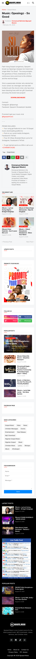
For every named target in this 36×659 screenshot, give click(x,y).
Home (4, 9)
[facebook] (16, 640)
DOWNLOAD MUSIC (18, 97)
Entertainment (9, 432)
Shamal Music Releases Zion (23, 608)
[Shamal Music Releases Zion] (8, 611)
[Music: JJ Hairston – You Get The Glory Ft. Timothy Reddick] (10, 383)
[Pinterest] (18, 157)
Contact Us (25, 649)
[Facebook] (4, 157)
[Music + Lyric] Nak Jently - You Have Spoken (23, 392)
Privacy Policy (13, 652)
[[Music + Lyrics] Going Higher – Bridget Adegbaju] (8, 510)
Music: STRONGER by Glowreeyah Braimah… (14, 547)
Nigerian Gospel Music (12, 439)
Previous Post (7, 242)
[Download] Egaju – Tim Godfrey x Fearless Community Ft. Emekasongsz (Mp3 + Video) (24, 369)
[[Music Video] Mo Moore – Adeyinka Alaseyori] (10, 359)
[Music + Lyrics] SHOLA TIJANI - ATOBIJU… (15, 554)
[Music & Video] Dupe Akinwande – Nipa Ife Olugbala (26, 209)
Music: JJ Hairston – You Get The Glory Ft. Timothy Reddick (24, 381)
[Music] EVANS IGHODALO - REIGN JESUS (24, 518)
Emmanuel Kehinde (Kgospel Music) (20, 166)
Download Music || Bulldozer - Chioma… (15, 558)
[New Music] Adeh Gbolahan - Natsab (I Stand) (22, 529)
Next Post (29, 242)
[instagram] (11, 640)
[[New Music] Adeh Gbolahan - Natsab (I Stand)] (8, 530)
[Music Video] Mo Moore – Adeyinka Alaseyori (23, 357)
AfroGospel (15, 449)
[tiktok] (20, 640)
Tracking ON (22, 577)
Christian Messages (11, 429)
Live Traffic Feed (16, 540)
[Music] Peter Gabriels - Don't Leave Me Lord (9, 231)
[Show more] (26, 157)
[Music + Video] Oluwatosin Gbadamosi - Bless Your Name (25, 231)
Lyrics (20, 445)
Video (18, 425)
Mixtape (27, 445)
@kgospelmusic (7, 117)
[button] (3, 3)
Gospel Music (11, 9)
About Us (16, 649)
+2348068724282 (8, 147)
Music (20, 442)
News (25, 425)
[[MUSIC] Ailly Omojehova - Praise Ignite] (8, 590)
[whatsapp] (24, 640)
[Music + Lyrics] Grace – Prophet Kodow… (15, 575)
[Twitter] (8, 157)
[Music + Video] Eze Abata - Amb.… (15, 568)
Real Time (16, 577)
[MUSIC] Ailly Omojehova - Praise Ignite (24, 588)
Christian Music (10, 445)
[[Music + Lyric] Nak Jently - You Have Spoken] (10, 393)
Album (7, 449)
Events (23, 429)
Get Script (10, 577)
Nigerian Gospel (10, 442)
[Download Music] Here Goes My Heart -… (15, 561)
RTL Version (24, 652)
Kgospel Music (24, 550)
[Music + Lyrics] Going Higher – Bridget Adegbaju (8, 209)
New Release (21, 432)
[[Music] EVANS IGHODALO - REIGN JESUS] (8, 520)
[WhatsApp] (13, 157)
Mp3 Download (10, 435)
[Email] (22, 157)
